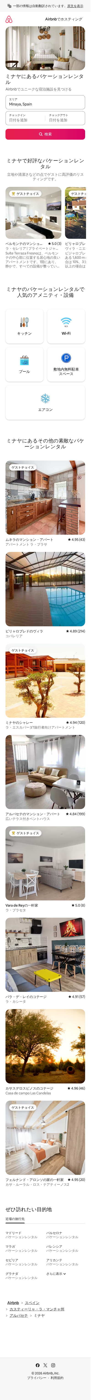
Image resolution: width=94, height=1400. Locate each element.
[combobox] (45, 104)
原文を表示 (75, 6)
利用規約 (57, 1378)
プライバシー (36, 1378)
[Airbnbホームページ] (8, 19)
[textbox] (25, 120)
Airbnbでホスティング (63, 19)
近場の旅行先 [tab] (15, 1219)
